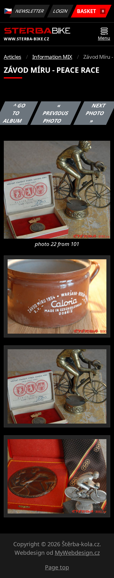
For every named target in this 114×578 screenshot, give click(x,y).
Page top (57, 567)
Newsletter (29, 11)
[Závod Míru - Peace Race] (57, 189)
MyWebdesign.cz (77, 552)
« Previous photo (55, 113)
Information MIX (52, 56)
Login (60, 11)
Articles (12, 56)
